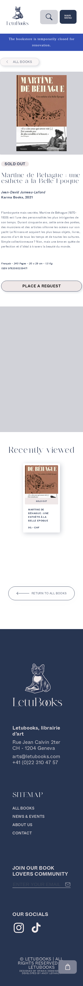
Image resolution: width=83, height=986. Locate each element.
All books (22, 61)
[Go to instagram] (18, 928)
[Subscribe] (68, 884)
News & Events (28, 816)
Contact (22, 833)
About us (22, 824)
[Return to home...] (17, 24)
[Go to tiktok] (36, 928)
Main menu (68, 17)
